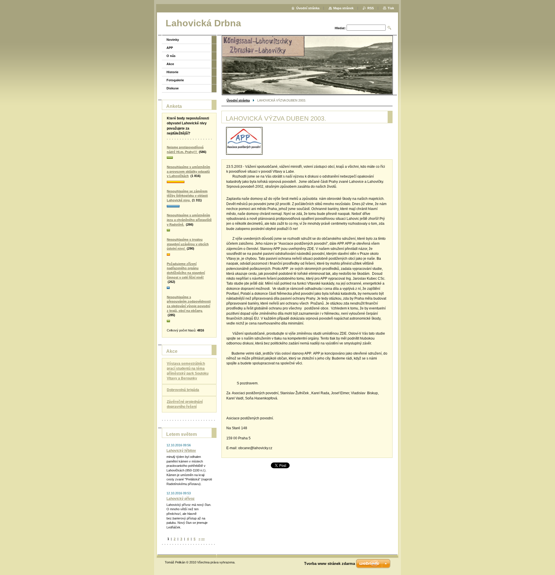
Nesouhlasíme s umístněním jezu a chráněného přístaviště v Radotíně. (189, 219)
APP (169, 47)
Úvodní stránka (238, 100)
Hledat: (340, 28)
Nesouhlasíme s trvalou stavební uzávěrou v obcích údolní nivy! (188, 244)
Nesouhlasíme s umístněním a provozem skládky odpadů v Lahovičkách (188, 171)
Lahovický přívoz (180, 499)
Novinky (172, 39)
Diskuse (172, 88)
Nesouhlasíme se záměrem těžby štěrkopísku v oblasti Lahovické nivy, (187, 195)
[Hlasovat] (189, 158)
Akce (170, 64)
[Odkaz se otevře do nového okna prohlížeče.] (244, 141)
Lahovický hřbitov (181, 451)
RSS (370, 8)
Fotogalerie (175, 80)
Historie (172, 72)
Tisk (391, 8)
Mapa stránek (343, 8)
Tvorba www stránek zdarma (329, 563)
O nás (170, 56)
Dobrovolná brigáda (183, 390)
